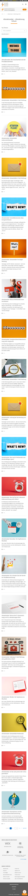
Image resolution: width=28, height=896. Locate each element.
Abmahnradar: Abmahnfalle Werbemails (13, 733)
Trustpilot (13, 0)
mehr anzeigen (23, 859)
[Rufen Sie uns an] (20, 0)
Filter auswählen (7, 30)
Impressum (14, 886)
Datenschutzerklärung (14, 884)
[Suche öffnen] (23, 4)
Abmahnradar (5, 34)
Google (5, 0)
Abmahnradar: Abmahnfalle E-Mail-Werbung (14, 100)
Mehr (25, 9)
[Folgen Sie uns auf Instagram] (24, 0)
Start (2, 14)
